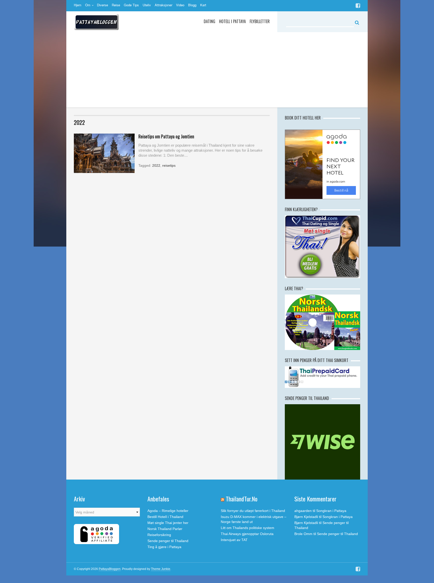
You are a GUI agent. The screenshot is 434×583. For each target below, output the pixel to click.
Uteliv (147, 5)
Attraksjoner (163, 5)
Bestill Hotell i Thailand (165, 517)
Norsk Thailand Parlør (164, 529)
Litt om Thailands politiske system (247, 528)
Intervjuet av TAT (234, 540)
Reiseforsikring (159, 535)
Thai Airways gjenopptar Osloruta (247, 534)
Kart (203, 5)
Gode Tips (131, 5)
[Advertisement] (217, 70)
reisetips (169, 165)
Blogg (192, 5)
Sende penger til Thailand (167, 541)
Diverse (102, 5)
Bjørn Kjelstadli (306, 517)
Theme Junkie (160, 569)
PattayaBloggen (110, 569)
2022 (156, 165)
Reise (116, 5)
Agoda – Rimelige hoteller (167, 511)
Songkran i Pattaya (331, 511)
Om (87, 5)
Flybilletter (260, 21)
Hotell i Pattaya (232, 21)
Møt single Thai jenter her (167, 523)
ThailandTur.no (241, 498)
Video (180, 5)
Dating (209, 21)
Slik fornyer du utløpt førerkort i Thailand (253, 511)
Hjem (77, 5)
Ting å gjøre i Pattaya (164, 547)
